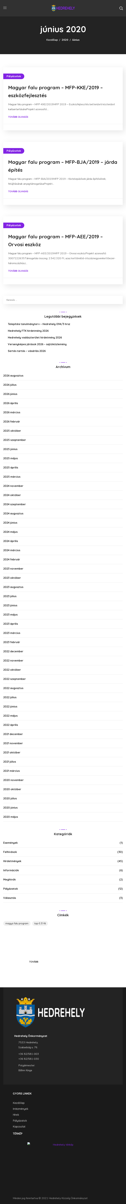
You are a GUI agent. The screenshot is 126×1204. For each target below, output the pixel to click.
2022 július (9, 697)
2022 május (10, 715)
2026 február (11, 421)
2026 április (10, 403)
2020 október (12, 789)
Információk (11, 870)
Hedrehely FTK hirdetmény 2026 (28, 330)
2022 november (13, 660)
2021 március (11, 770)
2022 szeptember (14, 679)
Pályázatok (14, 76)
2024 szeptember (14, 504)
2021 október (11, 752)
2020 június (10, 807)
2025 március (11, 476)
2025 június (10, 449)
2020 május (10, 816)
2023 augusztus (13, 587)
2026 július (9, 384)
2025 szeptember (14, 440)
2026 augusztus (13, 375)
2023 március (11, 633)
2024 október (12, 495)
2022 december (13, 651)
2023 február (11, 642)
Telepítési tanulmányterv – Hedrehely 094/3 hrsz (39, 324)
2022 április (10, 725)
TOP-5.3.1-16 (40, 923)
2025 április (10, 467)
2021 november (13, 743)
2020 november (13, 780)
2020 (65, 40)
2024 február (11, 559)
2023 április (10, 623)
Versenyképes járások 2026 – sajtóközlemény (37, 344)
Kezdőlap (52, 40)
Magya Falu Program (16, 923)
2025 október (12, 430)
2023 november (13, 568)
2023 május (10, 614)
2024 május (10, 531)
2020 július (10, 798)
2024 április (10, 541)
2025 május (10, 458)
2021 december (13, 734)
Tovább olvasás (18, 116)
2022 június (10, 706)
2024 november (13, 486)
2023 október (12, 577)
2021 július (9, 761)
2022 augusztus (13, 688)
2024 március (11, 550)
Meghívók (9, 879)
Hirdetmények (12, 861)
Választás (9, 898)
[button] (121, 8)
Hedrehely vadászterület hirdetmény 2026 (35, 337)
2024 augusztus (13, 513)
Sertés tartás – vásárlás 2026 (27, 351)
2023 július (9, 596)
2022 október (12, 669)
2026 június (10, 394)
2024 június (10, 522)
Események (10, 842)
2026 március (11, 412)
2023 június (10, 605)
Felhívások (10, 852)
